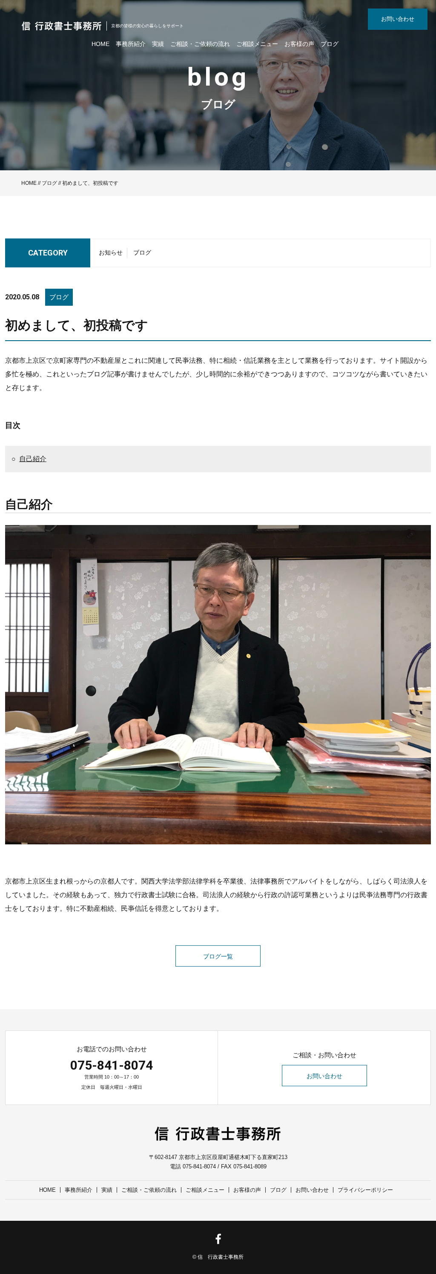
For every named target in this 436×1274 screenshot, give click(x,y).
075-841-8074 (111, 1065)
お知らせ (111, 252)
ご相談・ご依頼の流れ (200, 43)
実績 (158, 43)
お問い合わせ (397, 19)
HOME (100, 43)
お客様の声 (299, 43)
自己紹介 (32, 458)
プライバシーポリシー (365, 1190)
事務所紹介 (131, 43)
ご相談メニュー (257, 43)
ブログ (329, 43)
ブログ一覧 (218, 956)
